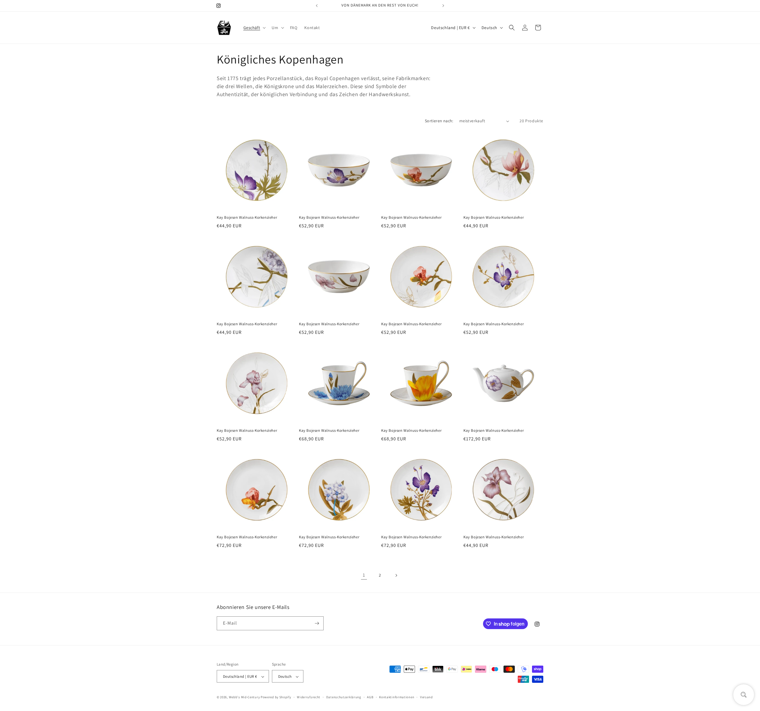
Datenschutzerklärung (343, 697)
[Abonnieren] (316, 623)
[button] (254, 27)
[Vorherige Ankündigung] (316, 5)
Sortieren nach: (439, 120)
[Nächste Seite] (396, 575)
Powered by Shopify (276, 697)
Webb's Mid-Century (244, 697)
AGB (370, 697)
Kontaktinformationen (396, 697)
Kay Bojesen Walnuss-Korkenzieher (247, 217)
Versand (426, 697)
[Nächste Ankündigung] (443, 5)
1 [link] (364, 575)
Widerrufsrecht (308, 697)
